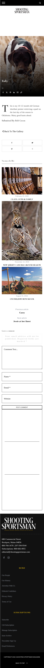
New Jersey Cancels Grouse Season (22, 265)
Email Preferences (8, 646)
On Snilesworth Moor (22, 299)
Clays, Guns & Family (22, 199)
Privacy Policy (7, 596)
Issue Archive (7, 636)
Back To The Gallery (13, 131)
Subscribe (5, 620)
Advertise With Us (8, 586)
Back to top (20, 663)
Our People (6, 575)
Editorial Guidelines (9, 591)
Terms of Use (6, 602)
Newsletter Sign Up (9, 641)
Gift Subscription (8, 625)
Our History (6, 581)
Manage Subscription (9, 630)
